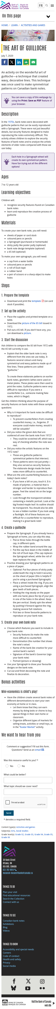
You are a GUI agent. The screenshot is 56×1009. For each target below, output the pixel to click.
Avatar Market (27, 727)
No (23, 766)
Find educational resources (16, 895)
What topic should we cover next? (21, 786)
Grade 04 (38, 834)
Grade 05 (48, 834)
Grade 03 (29, 834)
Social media (9, 966)
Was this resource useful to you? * (21, 760)
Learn (14, 25)
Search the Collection (13, 898)
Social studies (22, 830)
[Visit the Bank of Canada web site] (14, 1002)
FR (41, 5)
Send (8, 813)
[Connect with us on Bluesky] (13, 988)
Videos (6, 930)
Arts (13, 830)
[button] (4, 62)
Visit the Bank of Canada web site (43, 1004)
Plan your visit (10, 892)
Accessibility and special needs (18, 949)
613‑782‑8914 (8, 870)
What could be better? (15, 774)
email (38, 749)
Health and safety (12, 959)
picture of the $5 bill (32, 323)
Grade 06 (5, 837)
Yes (11, 766)
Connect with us (11, 902)
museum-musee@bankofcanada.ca (18, 873)
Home (4, 25)
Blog (5, 927)
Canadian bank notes (13, 920)
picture (27, 333)
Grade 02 (19, 834)
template (36, 301)
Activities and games (33, 25)
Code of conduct (11, 956)
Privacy (6, 962)
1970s (11, 121)
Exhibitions (8, 924)
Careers (7, 952)
